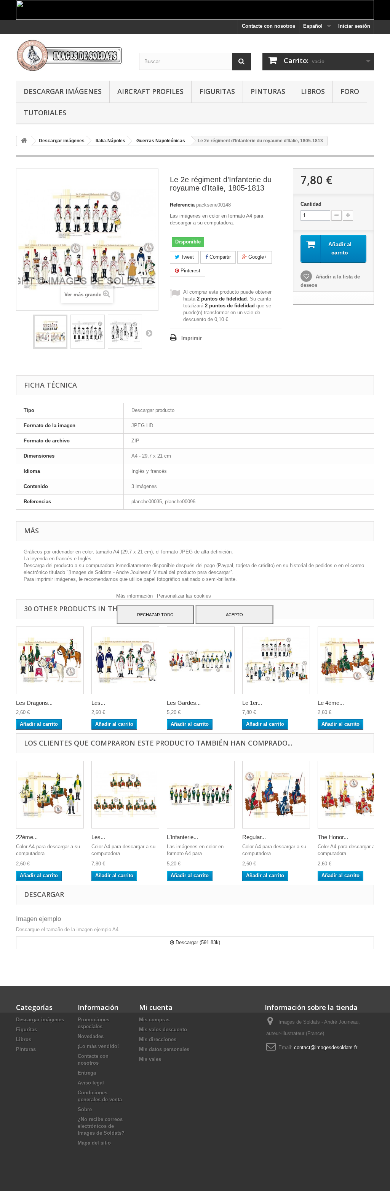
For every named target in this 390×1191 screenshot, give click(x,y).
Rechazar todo (155, 614)
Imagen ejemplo (38, 918)
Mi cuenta (156, 1007)
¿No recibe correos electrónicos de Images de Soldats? (101, 1126)
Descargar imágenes (63, 91)
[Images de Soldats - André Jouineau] (72, 55)
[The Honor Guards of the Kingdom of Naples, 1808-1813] (351, 794)
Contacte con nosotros (268, 26)
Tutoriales (45, 112)
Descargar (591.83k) (197, 942)
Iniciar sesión (354, 26)
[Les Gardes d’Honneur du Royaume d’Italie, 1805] (201, 660)
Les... (98, 703)
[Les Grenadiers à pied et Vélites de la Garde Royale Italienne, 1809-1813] (125, 660)
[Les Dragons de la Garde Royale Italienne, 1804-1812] (50, 660)
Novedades (91, 1036)
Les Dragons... (34, 703)
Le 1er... (252, 703)
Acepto (234, 614)
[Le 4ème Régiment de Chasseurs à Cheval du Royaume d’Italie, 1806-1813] (351, 660)
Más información (135, 596)
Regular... (254, 837)
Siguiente (149, 333)
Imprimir (191, 338)
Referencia (182, 205)
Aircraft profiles (150, 91)
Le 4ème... (331, 703)
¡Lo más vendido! (98, 1046)
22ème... (27, 837)
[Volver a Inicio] (24, 141)
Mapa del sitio (94, 1143)
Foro (349, 91)
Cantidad (310, 204)
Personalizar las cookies (184, 596)
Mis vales (150, 1059)
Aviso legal (91, 1083)
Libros (313, 91)
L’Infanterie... (182, 837)
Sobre (85, 1109)
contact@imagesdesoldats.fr (325, 1047)
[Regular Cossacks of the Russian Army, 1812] (276, 794)
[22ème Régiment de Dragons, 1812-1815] (50, 794)
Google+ (257, 257)
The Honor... (333, 837)
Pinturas (268, 91)
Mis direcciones (157, 1039)
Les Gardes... (184, 703)
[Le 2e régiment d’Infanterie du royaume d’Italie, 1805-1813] (50, 331)
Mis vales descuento (163, 1029)
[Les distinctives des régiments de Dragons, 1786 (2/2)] (125, 794)
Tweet (186, 257)
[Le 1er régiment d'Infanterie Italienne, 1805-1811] (276, 660)
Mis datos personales (164, 1049)
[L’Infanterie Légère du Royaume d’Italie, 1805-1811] (201, 794)
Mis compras (154, 1019)
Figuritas (217, 91)
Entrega (87, 1073)
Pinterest (189, 271)
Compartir (219, 257)
